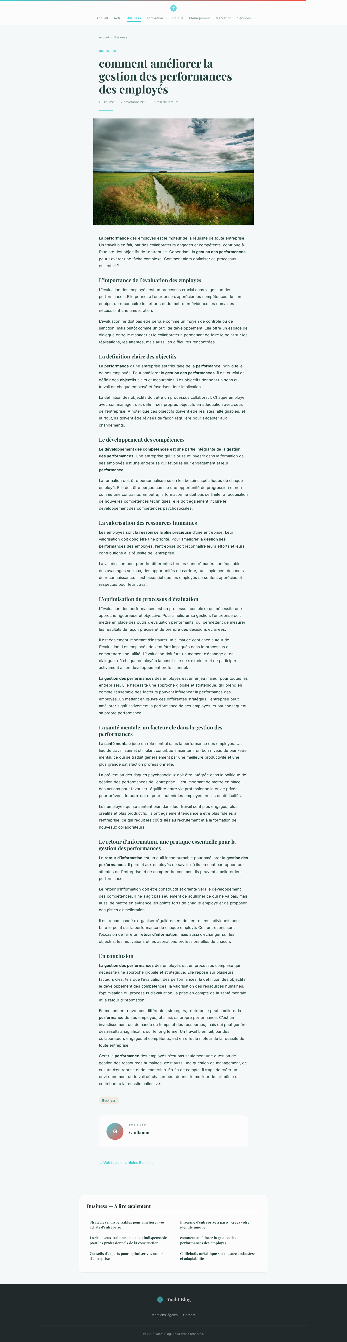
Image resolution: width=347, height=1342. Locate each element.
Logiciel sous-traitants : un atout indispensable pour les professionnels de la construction (128, 1240)
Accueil (102, 18)
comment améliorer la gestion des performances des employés (208, 1240)
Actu (117, 18)
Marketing (224, 18)
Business (134, 18)
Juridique (176, 18)
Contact (189, 1315)
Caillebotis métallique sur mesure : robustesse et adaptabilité (218, 1256)
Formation (155, 18)
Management (199, 18)
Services (244, 18)
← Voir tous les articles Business (126, 1162)
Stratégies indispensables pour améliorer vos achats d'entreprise (127, 1224)
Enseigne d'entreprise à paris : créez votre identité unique (215, 1224)
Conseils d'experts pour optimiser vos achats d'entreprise (126, 1256)
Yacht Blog (179, 1299)
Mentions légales (165, 1315)
